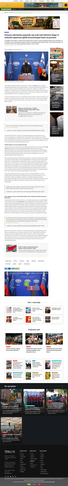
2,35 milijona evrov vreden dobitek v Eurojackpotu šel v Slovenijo (56, 78)
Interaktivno (41, 1)
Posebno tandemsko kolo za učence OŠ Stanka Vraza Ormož (17, 376)
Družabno (22, 454)
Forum (42, 460)
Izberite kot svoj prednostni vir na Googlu (14, 49)
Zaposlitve (43, 464)
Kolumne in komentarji (32, 461)
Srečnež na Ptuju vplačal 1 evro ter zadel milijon (37, 309)
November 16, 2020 (40, 130)
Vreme (42, 467)
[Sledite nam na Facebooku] (17, 9)
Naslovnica (16, 1)
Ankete (42, 462)
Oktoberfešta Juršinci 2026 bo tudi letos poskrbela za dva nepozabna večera (34, 350)
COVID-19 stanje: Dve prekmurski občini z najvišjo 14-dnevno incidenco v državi (28, 247)
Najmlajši (22, 471)
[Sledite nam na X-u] (13, 476)
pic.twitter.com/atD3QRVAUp (12, 127)
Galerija (42, 456)
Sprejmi (29, 484)
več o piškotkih (34, 481)
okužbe (27, 260)
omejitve (14, 263)
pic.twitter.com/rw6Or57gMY (12, 222)
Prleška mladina (44, 471)
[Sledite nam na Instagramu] (8, 476)
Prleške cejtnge (44, 469)
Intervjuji (32, 456)
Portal (35, 1)
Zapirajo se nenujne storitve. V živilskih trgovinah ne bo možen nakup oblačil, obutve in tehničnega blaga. (28, 110)
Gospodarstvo (23, 464)
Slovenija (11, 12)
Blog (41, 466)
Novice (21, 1)
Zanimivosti (22, 467)
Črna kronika (22, 456)
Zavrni (39, 484)
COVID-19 (15, 260)
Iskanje (48, 1)
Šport (21, 460)
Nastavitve (34, 484)
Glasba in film (23, 469)
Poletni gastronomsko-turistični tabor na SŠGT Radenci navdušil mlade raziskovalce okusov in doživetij (18, 365)
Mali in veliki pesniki (44, 473)
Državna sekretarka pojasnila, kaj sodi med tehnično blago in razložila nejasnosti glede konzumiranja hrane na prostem (28, 12)
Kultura (21, 458)
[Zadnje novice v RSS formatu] (23, 9)
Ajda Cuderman (41, 260)
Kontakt (52, 1)
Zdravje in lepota (34, 458)
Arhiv (31, 1)
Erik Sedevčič (7, 263)
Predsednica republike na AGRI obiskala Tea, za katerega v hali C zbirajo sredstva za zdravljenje (56, 365)
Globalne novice (34, 465)
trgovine (20, 263)
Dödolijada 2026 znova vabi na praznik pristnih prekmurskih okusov (54, 350)
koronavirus (22, 260)
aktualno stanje (8, 260)
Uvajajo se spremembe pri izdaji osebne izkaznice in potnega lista (56, 130)
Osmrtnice (32, 466)
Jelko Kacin (34, 260)
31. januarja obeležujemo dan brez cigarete (17, 319)
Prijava (65, 9)
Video (42, 458)
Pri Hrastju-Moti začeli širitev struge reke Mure (37, 376)
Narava (21, 466)
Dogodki (27, 1)
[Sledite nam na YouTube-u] (20, 9)
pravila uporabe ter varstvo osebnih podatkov (46, 481)
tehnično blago (27, 263)
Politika (21, 462)
